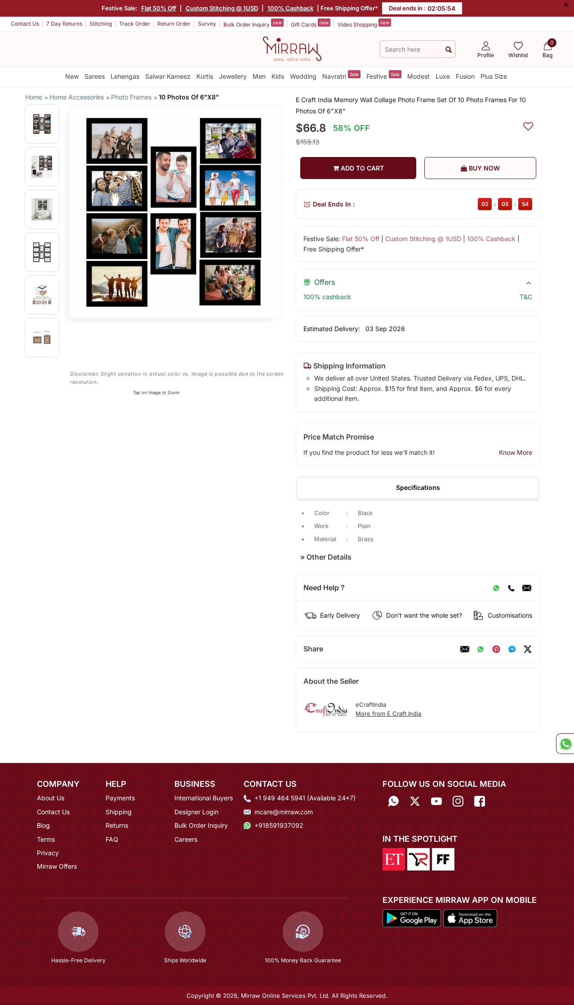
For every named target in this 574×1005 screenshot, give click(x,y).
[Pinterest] (496, 649)
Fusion (465, 76)
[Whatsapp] (393, 801)
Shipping (119, 812)
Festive (383, 76)
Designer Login (196, 812)
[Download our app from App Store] (470, 917)
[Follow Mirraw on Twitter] (415, 801)
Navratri (340, 76)
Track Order (134, 23)
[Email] (526, 588)
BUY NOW (483, 168)
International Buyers (203, 798)
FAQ (112, 839)
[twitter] (527, 649)
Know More (515, 452)
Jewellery (233, 76)
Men (259, 76)
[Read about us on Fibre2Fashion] (443, 858)
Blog (43, 825)
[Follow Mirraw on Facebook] (479, 801)
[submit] (448, 49)
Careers (185, 839)
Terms (46, 839)
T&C (526, 297)
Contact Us (25, 23)
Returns (117, 825)
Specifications (418, 487)
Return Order (174, 23)
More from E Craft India (388, 713)
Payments (120, 798)
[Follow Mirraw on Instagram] (458, 801)
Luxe (443, 76)
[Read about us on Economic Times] (394, 858)
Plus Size (494, 76)
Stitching (100, 23)
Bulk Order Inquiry (252, 24)
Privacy (48, 853)
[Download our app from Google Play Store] (412, 917)
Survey (207, 23)
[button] (42, 124)
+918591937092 (278, 825)
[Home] (292, 48)
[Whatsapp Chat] (565, 743)
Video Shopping (363, 24)
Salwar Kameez (168, 76)
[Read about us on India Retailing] (418, 858)
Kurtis (204, 76)
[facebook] (511, 649)
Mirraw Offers (57, 866)
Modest (418, 76)
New (72, 76)
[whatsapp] (480, 649)
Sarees (95, 76)
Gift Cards (310, 24)
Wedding (303, 76)
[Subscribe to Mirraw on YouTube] (436, 801)
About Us (50, 798)
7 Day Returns (64, 23)
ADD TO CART (361, 168)
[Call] (511, 588)
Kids (277, 76)
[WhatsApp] (496, 588)
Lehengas (125, 76)
